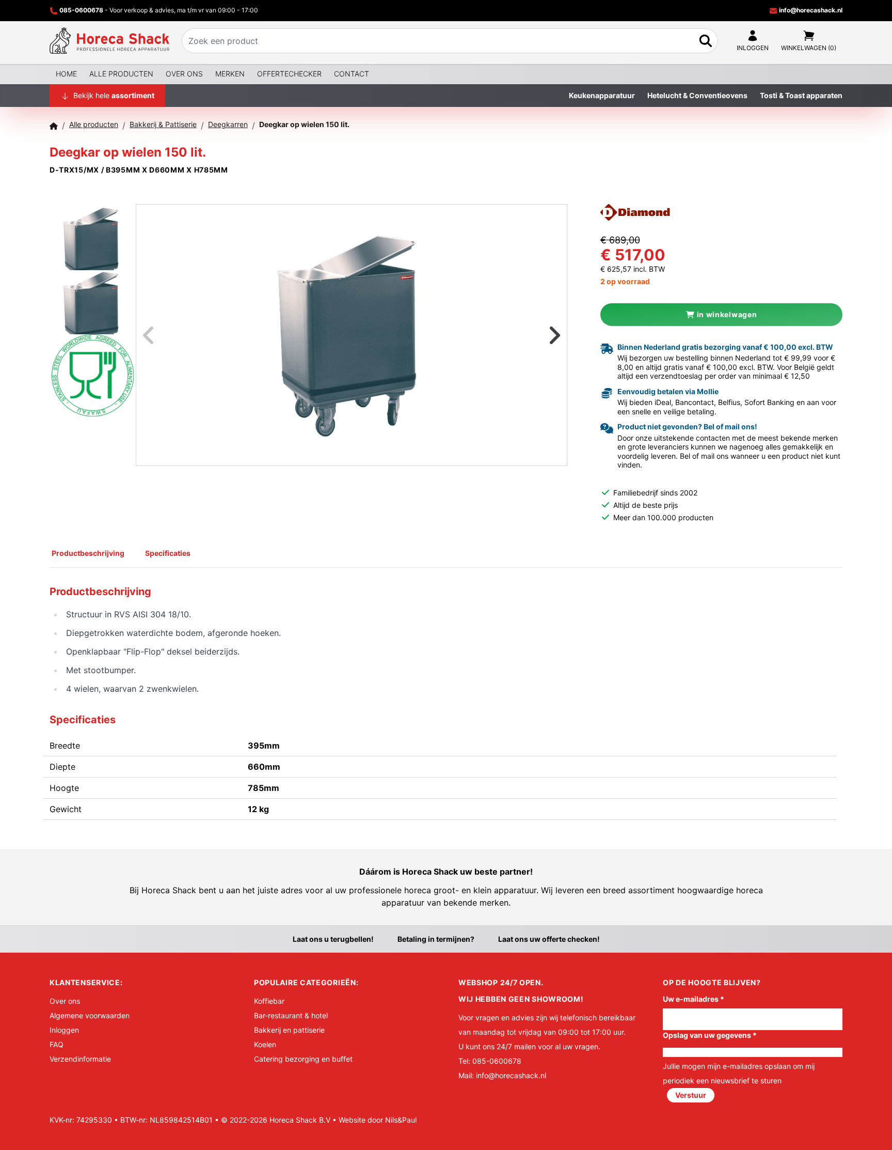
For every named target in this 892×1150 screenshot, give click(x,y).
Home (66, 73)
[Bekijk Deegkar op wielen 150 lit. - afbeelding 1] (93, 235)
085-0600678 (81, 10)
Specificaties (167, 553)
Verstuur (690, 1095)
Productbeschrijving (88, 553)
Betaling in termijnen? (435, 939)
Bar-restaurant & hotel (291, 1015)
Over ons (184, 73)
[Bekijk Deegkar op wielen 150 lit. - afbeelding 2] (93, 299)
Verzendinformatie (80, 1058)
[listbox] (351, 335)
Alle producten (121, 73)
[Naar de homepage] (109, 40)
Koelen (265, 1044)
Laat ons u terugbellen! (333, 939)
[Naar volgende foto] (542, 335)
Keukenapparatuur (602, 95)
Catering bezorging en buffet (303, 1058)
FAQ (56, 1044)
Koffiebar (269, 1001)
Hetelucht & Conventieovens (697, 95)
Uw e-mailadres (693, 998)
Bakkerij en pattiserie (289, 1029)
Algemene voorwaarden (90, 1015)
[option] (351, 335)
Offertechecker (289, 73)
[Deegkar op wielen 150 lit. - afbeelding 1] (351, 335)
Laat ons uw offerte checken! (549, 939)
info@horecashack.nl (809, 10)
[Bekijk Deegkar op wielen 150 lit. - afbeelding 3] (93, 363)
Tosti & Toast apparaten (801, 95)
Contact (351, 73)
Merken (230, 73)
